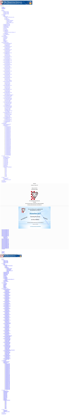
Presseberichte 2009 (8, 96)
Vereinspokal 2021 (8, 130)
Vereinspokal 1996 (8, 148)
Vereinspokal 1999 (8, 147)
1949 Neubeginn (6, 26)
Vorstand (3, 7)
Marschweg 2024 (7, 50)
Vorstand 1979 (6, 163)
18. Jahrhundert (6, 31)
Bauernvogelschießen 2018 (8, 64)
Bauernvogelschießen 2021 (8, 59)
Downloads (5, 122)
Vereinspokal (5, 125)
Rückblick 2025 (7, 48)
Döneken (8, 23)
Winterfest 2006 (7, 109)
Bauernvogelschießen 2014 (8, 77)
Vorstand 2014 (6, 161)
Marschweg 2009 (7, 97)
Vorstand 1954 (6, 164)
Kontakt (3, 252)
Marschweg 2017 (7, 69)
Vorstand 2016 (6, 160)
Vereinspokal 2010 (8, 138)
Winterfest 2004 (7, 120)
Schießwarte (3, 8)
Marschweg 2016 (7, 72)
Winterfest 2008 (7, 101)
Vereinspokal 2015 (8, 134)
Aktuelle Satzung (6, 11)
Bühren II (5, 40)
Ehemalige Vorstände (7, 157)
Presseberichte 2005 (8, 114)
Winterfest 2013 (7, 83)
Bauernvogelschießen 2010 (8, 92)
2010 (6, 174)
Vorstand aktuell (6, 156)
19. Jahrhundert (6, 30)
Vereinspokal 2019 (8, 131)
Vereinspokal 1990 (8, 153)
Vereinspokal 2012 (8, 136)
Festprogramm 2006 (8, 106)
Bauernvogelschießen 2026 (8, 43)
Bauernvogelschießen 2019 (8, 62)
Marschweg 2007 (7, 104)
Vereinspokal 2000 (8, 146)
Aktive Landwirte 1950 (10, 22)
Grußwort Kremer (9, 21)
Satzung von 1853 (6, 13)
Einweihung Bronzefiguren (9, 94)
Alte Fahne (5, 28)
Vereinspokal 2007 (8, 140)
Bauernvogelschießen (5, 42)
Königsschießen (7, 84)
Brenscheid (5, 38)
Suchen (1, 5)
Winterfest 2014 (7, 79)
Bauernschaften (4, 36)
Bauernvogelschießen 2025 (8, 46)
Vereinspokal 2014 (8, 135)
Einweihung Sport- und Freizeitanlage (8, 111)
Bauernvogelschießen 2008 (5, 244)
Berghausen (5, 37)
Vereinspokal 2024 (8, 128)
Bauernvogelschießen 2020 (8, 60)
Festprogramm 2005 (8, 113)
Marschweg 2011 (7, 90)
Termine (3, 177)
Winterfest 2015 (7, 76)
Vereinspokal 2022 (8, 129)
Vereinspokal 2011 (8, 137)
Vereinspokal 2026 (8, 126)
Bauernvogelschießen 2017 (8, 67)
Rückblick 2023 (7, 53)
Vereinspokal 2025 (8, 127)
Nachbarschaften (6, 27)
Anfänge (5, 35)
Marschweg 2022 (7, 58)
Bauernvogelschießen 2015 (8, 74)
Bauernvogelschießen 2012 (8, 85)
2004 (6, 175)
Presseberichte (7, 51)
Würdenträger (4, 123)
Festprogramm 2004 (8, 119)
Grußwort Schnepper (10, 20)
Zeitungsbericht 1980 (7, 24)
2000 (6, 176)
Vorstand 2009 (6, 162)
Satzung (3, 10)
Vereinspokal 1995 (8, 149)
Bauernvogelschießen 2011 (8, 89)
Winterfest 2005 (7, 116)
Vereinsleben (5, 178)
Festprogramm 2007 (8, 102)
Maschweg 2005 (7, 115)
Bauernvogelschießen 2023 (8, 52)
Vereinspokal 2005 (8, 142)
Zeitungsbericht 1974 (7, 25)
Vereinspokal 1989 (8, 154)
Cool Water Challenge (8, 80)
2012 (6, 173)
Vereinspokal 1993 (8, 151)
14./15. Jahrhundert (6, 34)
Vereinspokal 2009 (8, 139)
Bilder (4, 15)
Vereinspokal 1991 (8, 152)
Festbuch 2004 (7, 19)
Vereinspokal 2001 (8, 145)
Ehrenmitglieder (6, 158)
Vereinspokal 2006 (8, 141)
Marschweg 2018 (7, 66)
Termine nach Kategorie (7, 179)
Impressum (3, 251)
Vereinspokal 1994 (8, 150)
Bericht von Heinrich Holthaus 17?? (10, 32)
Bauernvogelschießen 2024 (8, 49)
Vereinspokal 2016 (8, 133)
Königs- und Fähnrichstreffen (9, 17)
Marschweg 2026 (7, 44)
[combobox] (6, 5)
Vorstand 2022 (6, 159)
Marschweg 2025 (7, 47)
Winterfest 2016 (7, 73)
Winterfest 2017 (7, 70)
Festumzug (7, 18)
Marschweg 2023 (7, 55)
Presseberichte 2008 (8, 99)
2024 (6, 168)
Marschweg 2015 (7, 75)
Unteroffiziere (6, 166)
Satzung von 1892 (6, 12)
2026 (6, 167)
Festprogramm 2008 (8, 98)
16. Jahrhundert (6, 33)
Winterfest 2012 (7, 87)
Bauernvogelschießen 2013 (8, 81)
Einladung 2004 (7, 118)
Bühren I (5, 39)
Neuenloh (5, 41)
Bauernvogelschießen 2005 (8, 112)
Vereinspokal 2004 (8, 143)
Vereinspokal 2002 (8, 144)
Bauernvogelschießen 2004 (8, 117)
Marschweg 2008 (7, 100)
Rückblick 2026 (7, 45)
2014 (6, 172)
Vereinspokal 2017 (8, 132)
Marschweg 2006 (7, 108)
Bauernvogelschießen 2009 (8, 95)
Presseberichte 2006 (8, 107)
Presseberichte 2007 (8, 103)
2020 (6, 170)
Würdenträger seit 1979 (7, 124)
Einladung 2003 (7, 121)
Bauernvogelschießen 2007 (5, 245)
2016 (6, 171)
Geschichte (3, 14)
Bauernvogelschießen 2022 (8, 56)
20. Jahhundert (6, 29)
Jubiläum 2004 (6, 16)
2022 (6, 169)
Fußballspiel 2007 (7, 105)
